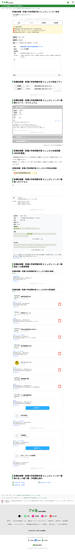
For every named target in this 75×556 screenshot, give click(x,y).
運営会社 (45, 524)
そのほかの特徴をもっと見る (37, 239)
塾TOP (3, 8)
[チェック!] (60, 304)
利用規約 (10, 524)
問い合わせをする (17, 257)
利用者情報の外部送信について (33, 524)
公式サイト (37, 408)
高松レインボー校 (17, 302)
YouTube (54, 516)
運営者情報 (65, 521)
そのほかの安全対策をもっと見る (37, 249)
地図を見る (17, 281)
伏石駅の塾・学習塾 (45, 482)
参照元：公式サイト (58, 120)
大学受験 (37, 516)
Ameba (32, 540)
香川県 (6, 8)
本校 (14, 461)
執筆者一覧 (51, 521)
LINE (28, 516)
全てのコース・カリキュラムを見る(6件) (52, 145)
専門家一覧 (58, 521)
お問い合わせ (52, 524)
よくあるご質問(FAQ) (62, 524)
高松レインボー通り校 (18, 351)
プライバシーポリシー (19, 524)
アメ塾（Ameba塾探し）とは (19, 521)
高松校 (14, 367)
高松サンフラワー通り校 (18, 335)
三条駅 (14, 8)
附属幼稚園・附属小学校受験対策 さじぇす (31, 46)
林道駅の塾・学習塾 (19, 485)
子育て (45, 516)
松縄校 (14, 318)
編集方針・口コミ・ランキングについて (37, 521)
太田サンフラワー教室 (18, 441)
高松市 (10, 8)
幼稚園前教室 (16, 276)
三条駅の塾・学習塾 (19, 482)
